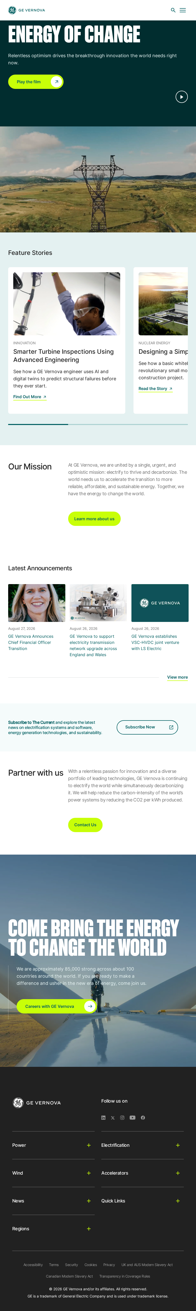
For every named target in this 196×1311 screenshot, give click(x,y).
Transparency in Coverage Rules (124, 1276)
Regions (20, 1228)
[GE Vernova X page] (115, 1117)
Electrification (115, 1145)
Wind (17, 1173)
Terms (54, 1264)
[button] (36, 82)
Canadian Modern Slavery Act (69, 1276)
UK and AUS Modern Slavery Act (147, 1264)
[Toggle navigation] (183, 10)
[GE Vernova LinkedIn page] (106, 1117)
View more (177, 677)
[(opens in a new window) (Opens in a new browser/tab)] (145, 1117)
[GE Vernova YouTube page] (135, 1117)
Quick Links (113, 1200)
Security (71, 1264)
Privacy (109, 1264)
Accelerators (114, 1173)
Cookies (90, 1264)
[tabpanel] (66, 340)
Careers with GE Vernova (49, 1006)
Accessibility (33, 1264)
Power (19, 1145)
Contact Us (85, 824)
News (18, 1200)
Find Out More (27, 396)
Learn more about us (94, 518)
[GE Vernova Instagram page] (125, 1117)
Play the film (29, 81)
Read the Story (153, 388)
